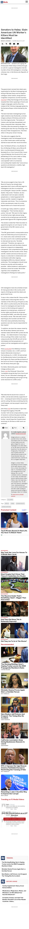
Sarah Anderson (5, 719)
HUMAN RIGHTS (20, 503)
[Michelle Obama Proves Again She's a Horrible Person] (14, 680)
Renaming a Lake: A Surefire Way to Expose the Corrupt (14, 793)
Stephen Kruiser (5, 669)
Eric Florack (4, 795)
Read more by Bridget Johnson (17, 495)
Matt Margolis (5, 693)
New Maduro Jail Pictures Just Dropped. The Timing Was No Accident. (13, 716)
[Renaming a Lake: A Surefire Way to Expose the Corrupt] (14, 782)
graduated (8, 349)
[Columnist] (6, 435)
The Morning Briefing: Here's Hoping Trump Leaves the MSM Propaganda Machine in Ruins (13, 666)
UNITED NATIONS (6, 506)
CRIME (12, 503)
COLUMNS (10, 499)
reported (3, 100)
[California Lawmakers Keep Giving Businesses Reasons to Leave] (14, 730)
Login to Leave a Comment (14, 819)
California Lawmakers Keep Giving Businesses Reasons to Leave (13, 742)
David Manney (4, 745)
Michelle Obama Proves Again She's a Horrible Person (13, 691)
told (6, 371)
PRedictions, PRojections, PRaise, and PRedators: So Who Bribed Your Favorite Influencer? (14, 892)
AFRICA (7, 503)
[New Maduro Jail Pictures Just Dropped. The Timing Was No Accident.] (14, 704)
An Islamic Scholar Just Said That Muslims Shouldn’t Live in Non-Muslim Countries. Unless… (14, 899)
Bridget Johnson (6, 41)
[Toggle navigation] (26, 1)
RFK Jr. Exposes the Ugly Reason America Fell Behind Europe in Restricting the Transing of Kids (13, 768)
